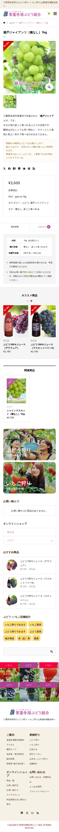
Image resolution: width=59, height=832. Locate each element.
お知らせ (33, 749)
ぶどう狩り (34, 739)
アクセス (10, 744)
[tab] (15, 227)
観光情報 (10, 758)
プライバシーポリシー (39, 791)
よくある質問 (35, 786)
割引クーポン (35, 754)
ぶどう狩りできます (15, 631)
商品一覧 (10, 780)
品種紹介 (33, 763)
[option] (15, 328)
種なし (18, 209)
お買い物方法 (12, 785)
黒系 (36, 638)
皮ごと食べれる (31, 209)
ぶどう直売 (35, 631)
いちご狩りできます (15, 624)
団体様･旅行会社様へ (16, 763)
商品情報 (15, 226)
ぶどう (25, 202)
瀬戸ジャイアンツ (39, 202)
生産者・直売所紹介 (15, 754)
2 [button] (31, 301)
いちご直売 (35, 624)
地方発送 (9, 638)
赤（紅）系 (24, 638)
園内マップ (11, 749)
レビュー (43, 226)
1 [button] (27, 301)
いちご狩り (34, 744)
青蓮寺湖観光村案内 (15, 739)
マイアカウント (13, 794)
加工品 (10, 532)
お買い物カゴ (12, 790)
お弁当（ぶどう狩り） (39, 758)
